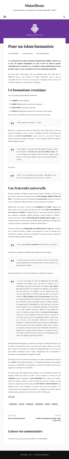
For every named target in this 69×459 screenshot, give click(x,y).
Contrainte (13, 404)
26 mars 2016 (28, 53)
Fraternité (29, 404)
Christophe (14, 53)
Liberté (47, 404)
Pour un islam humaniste (31, 46)
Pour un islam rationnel (16, 418)
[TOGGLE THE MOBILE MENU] (4, 16)
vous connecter (21, 439)
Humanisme (39, 404)
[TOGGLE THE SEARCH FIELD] (64, 16)
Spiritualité (44, 53)
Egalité (21, 404)
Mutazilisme (34, 5)
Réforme (54, 404)
